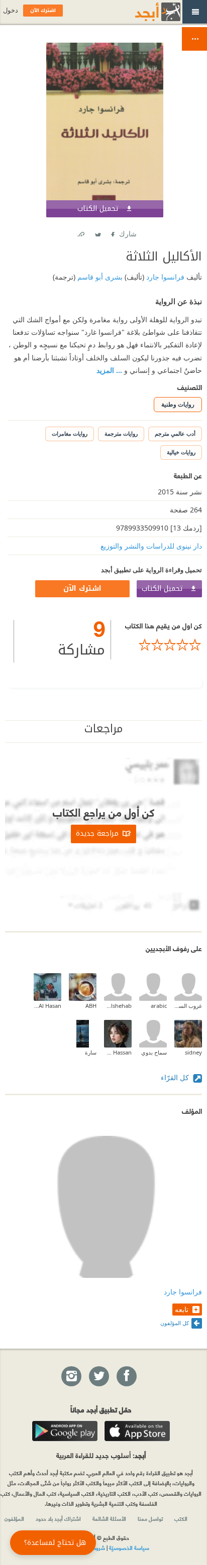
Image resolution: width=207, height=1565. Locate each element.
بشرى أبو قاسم (99, 277)
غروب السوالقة (188, 1005)
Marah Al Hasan (47, 1005)
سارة (90, 1052)
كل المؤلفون (174, 1323)
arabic (159, 1005)
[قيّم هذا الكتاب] (156, 645)
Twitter (97, 232)
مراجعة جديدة (97, 834)
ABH (90, 1005)
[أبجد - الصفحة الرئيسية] (145, 12)
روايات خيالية (181, 452)
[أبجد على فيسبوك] (126, 1376)
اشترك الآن (82, 588)
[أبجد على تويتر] (98, 1376)
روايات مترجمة (121, 433)
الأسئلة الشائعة (109, 1518)
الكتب (180, 1518)
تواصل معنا (150, 1518)
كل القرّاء (176, 1077)
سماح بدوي (154, 1052)
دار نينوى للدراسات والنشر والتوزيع (151, 546)
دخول (10, 10)
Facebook (112, 232)
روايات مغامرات (69, 433)
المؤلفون (14, 1518)
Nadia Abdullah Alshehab (118, 1005)
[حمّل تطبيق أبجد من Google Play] (65, 1431)
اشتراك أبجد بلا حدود (58, 1518)
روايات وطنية (177, 404)
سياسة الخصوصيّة (129, 1547)
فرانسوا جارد (164, 277)
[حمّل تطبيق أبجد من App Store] (137, 1431)
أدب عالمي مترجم (175, 433)
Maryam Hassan (118, 1052)
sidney (193, 1052)
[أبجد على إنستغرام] (70, 1376)
